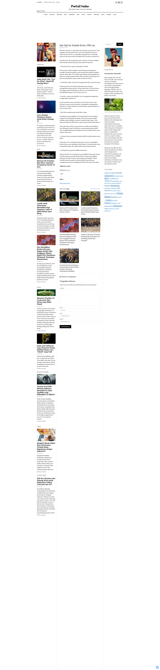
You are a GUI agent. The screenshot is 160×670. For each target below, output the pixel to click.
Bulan (110, 178)
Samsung (114, 197)
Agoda (106, 173)
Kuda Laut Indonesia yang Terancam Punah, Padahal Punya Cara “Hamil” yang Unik (46, 349)
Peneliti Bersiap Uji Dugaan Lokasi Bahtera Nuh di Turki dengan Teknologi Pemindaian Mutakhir (69, 268)
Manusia (107, 190)
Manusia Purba (113, 190)
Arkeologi (59, 14)
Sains (78, 14)
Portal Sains (80, 6)
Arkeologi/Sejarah (118, 176)
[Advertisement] (80, 29)
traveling (111, 208)
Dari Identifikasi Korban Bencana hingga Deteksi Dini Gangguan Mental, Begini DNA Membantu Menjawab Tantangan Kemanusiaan (46, 253)
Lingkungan (114, 188)
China (117, 178)
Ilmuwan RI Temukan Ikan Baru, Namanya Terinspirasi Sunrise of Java (46, 164)
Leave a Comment (42, 97)
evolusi (120, 181)
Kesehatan (72, 14)
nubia (111, 193)
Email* (61, 313)
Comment (62, 288)
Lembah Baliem (107, 188)
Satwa (83, 14)
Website (61, 319)
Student (89, 14)
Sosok (114, 14)
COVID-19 (107, 181)
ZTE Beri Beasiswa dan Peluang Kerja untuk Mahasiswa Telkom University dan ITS (46, 481)
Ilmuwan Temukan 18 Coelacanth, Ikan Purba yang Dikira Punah (45, 301)
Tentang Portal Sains (49, 2)
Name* (61, 307)
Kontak (58, 2)
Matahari (119, 190)
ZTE (110, 210)
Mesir (105, 193)
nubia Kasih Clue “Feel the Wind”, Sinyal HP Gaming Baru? (46, 81)
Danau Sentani (115, 181)
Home (46, 14)
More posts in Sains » (95, 188)
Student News (108, 206)
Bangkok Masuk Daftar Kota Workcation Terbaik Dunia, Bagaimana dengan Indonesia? (46, 447)
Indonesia (118, 183)
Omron (114, 193)
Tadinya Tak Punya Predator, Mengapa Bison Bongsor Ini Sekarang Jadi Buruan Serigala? (90, 237)
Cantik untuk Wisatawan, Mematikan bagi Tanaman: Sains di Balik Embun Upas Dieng (44, 208)
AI (109, 173)
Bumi (65, 14)
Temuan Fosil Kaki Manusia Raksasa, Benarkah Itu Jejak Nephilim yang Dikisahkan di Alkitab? (46, 390)
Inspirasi (108, 14)
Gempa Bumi (113, 183)
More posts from (65, 183)
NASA (109, 193)
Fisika (105, 183)
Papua (120, 193)
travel (106, 208)
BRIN (106, 178)
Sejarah (107, 203)
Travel (102, 14)
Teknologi (96, 14)
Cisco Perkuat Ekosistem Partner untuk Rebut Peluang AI (45, 118)
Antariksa (52, 14)
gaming (108, 183)
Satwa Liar (114, 200)
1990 (62, 173)
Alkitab (113, 173)
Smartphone (114, 203)
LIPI (118, 188)
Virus (115, 208)
